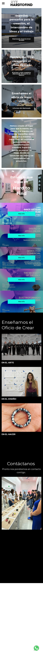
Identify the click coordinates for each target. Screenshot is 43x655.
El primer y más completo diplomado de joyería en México (21, 74)
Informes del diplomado (22, 108)
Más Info (21, 235)
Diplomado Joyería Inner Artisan (21, 39)
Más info (21, 214)
